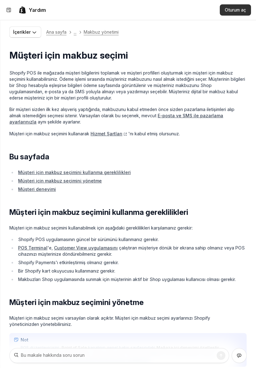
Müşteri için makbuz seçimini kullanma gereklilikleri (74, 172)
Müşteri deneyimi (37, 189)
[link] (32, 10)
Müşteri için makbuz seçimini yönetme (60, 180)
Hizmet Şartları (106, 133)
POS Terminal (32, 247)
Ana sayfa (56, 32)
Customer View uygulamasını (86, 247)
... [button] (75, 32)
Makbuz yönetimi (101, 32)
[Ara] (221, 355)
